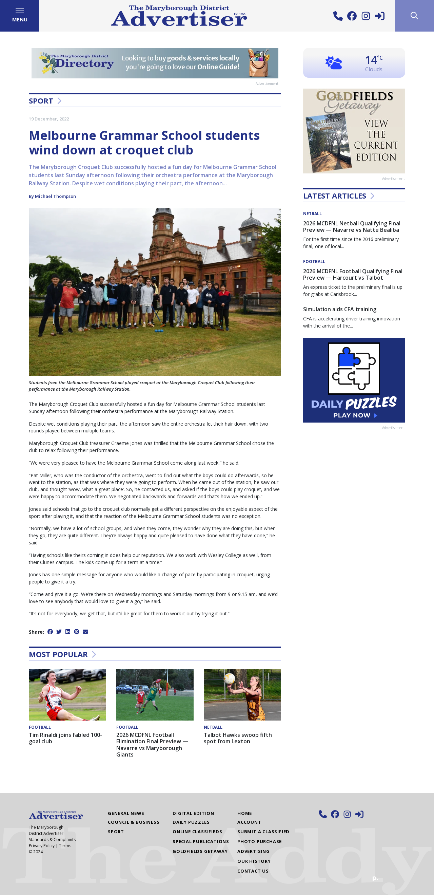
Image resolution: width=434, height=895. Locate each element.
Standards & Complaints (52, 839)
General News (126, 813)
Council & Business (133, 822)
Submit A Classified (263, 831)
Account (249, 822)
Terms (65, 846)
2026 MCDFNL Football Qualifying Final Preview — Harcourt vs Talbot (352, 274)
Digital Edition (193, 813)
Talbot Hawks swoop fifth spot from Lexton (238, 738)
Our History (254, 861)
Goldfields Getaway (200, 851)
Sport (41, 100)
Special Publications (201, 841)
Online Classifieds (197, 831)
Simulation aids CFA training (339, 309)
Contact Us (253, 871)
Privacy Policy (42, 846)
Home (244, 813)
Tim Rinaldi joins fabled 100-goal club (65, 738)
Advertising (253, 851)
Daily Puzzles (191, 822)
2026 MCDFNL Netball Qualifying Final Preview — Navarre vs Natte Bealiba (351, 227)
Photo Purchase (259, 841)
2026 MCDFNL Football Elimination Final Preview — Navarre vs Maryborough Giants (152, 744)
